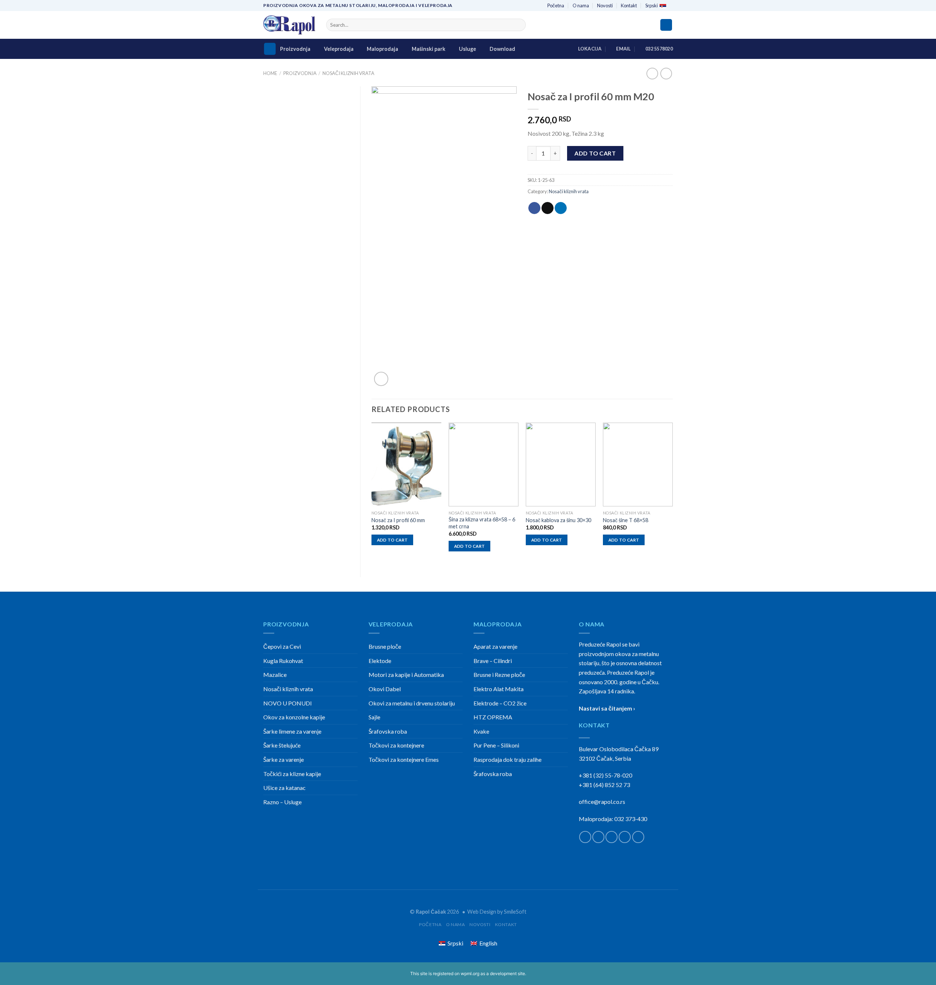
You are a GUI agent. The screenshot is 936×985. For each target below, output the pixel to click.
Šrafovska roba (388, 731)
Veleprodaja (339, 49)
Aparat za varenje (495, 646)
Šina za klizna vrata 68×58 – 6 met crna (482, 522)
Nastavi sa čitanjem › (607, 708)
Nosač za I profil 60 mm (398, 520)
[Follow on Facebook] (585, 837)
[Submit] (519, 25)
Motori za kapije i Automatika (406, 674)
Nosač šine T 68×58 (625, 520)
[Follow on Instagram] (598, 837)
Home (270, 73)
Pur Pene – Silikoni (496, 745)
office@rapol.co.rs (602, 801)
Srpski (651, 5)
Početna (555, 5)
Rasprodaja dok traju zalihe (507, 759)
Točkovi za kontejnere (396, 745)
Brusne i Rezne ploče (499, 674)
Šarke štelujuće (282, 745)
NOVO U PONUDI (287, 703)
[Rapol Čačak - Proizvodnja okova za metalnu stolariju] (289, 25)
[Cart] (666, 25)
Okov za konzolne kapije (294, 717)
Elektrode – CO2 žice (499, 703)
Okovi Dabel (385, 688)
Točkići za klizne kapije (292, 773)
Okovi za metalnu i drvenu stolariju (412, 703)
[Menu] (270, 49)
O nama (581, 5)
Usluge (467, 49)
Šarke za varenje (283, 759)
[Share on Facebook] (534, 208)
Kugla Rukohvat (283, 660)
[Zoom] (381, 379)
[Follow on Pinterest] (638, 837)
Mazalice (275, 674)
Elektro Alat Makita (498, 688)
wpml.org (470, 973)
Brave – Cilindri (492, 660)
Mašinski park (428, 49)
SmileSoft (515, 912)
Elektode (380, 660)
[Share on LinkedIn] (561, 208)
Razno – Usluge (282, 801)
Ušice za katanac (284, 787)
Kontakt (629, 5)
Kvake (481, 731)
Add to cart (595, 153)
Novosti (605, 5)
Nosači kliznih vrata (348, 73)
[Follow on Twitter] (611, 837)
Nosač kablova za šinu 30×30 (558, 520)
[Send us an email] (625, 837)
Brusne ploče (385, 646)
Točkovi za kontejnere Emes (404, 759)
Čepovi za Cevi (282, 646)
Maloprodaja (382, 49)
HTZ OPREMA (492, 717)
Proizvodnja (295, 49)
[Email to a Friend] (547, 208)
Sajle (374, 717)
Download (502, 49)
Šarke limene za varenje (292, 731)
